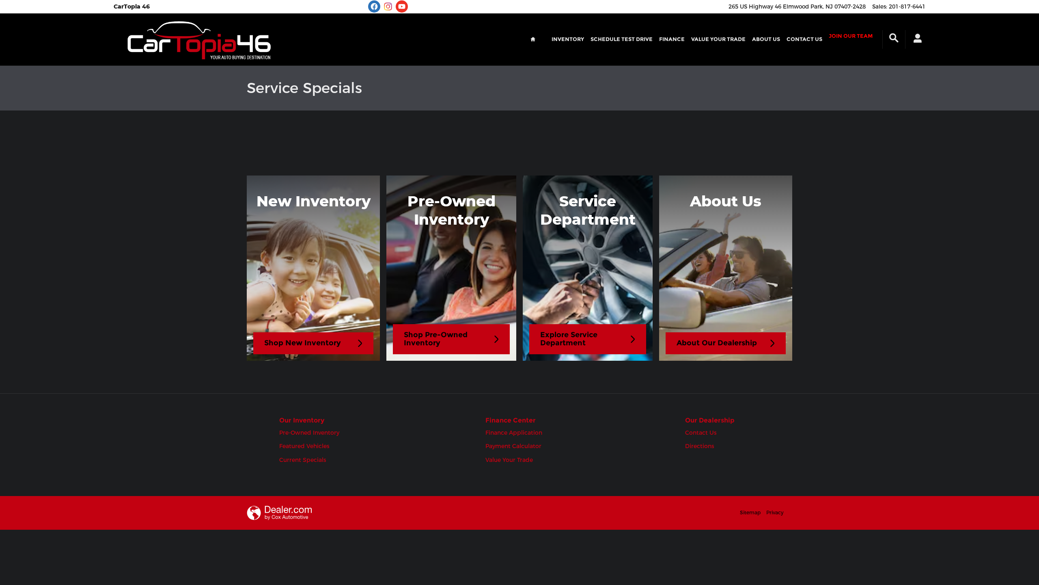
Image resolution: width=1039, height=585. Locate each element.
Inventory (568, 39)
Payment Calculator (513, 446)
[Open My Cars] (915, 39)
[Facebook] (374, 6)
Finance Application (513, 432)
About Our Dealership (717, 342)
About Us (766, 39)
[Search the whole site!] (894, 38)
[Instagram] (388, 6)
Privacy (775, 512)
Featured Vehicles (304, 446)
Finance (672, 39)
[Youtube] (402, 6)
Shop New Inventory (302, 342)
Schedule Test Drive (622, 39)
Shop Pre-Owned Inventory (436, 338)
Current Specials (302, 460)
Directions (699, 446)
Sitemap (750, 512)
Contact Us (804, 39)
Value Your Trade (718, 39)
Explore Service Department (568, 338)
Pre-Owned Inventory (309, 432)
